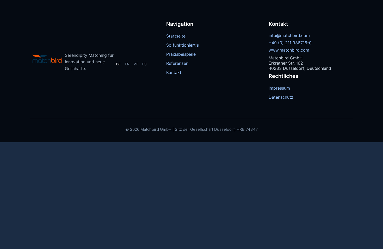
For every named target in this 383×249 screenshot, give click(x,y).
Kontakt (173, 72)
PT (136, 64)
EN (127, 64)
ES (144, 64)
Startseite (176, 36)
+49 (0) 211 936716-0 (290, 42)
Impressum (279, 88)
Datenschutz (281, 97)
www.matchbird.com (289, 50)
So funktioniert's (182, 45)
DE (118, 64)
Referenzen (177, 63)
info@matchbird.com (289, 35)
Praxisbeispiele (181, 54)
